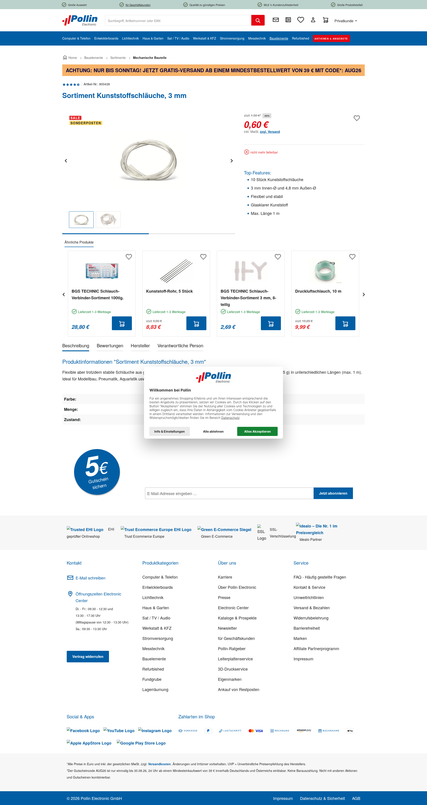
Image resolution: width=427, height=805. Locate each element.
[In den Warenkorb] (122, 323)
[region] (149, 173)
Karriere (225, 577)
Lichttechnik (152, 597)
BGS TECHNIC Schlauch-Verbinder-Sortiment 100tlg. (98, 294)
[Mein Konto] (313, 19)
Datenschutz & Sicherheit (322, 798)
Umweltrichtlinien (309, 597)
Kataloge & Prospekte (237, 618)
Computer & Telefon (160, 577)
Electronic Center (233, 607)
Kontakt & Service (309, 587)
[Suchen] (258, 20)
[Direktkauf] (288, 19)
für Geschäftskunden (236, 638)
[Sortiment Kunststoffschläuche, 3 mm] (148, 160)
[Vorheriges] (65, 160)
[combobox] (178, 20)
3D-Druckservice (233, 669)
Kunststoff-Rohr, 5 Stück (169, 291)
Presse (224, 597)
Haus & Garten (155, 607)
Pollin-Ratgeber (232, 648)
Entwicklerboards (157, 587)
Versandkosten (159, 764)
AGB (356, 798)
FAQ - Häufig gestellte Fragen (320, 577)
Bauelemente (154, 658)
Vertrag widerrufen (87, 656)
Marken (300, 638)
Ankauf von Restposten (238, 689)
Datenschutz (174, 503)
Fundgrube (151, 679)
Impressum (303, 658)
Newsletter (227, 628)
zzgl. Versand (270, 131)
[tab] (75, 346)
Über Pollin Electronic (237, 587)
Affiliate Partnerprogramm (316, 648)
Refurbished (153, 669)
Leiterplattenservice (235, 658)
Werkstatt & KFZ (156, 628)
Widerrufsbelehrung (311, 618)
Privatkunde (344, 20)
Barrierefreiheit (307, 628)
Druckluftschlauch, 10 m (318, 291)
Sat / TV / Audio (156, 618)
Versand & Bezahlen (312, 607)
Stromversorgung (157, 638)
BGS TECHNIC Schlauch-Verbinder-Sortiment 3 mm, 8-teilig (248, 297)
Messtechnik (153, 648)
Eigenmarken (230, 679)
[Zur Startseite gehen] (79, 20)
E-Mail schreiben (90, 578)
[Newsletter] (275, 19)
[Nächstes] (231, 160)
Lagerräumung (155, 689)
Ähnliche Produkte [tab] (79, 242)
